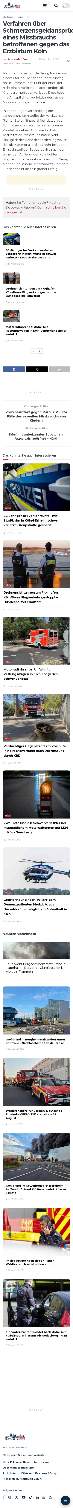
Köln (29, 16)
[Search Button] (56, 5)
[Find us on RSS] (50, 1497)
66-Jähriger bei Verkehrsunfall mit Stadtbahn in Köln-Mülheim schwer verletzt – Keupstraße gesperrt (31, 254)
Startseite (8, 16)
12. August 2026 (15, 340)
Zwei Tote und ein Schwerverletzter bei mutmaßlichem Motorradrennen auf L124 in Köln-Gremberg (36, 827)
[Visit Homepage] (12, 5)
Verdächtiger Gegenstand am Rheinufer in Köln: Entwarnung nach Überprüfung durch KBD (35, 750)
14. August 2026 (15, 264)
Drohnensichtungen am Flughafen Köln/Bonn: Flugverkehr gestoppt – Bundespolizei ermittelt (31, 292)
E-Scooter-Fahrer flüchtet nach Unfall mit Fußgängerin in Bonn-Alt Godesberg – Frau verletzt (36, 1335)
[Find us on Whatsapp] (43, 1497)
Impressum (42, 1462)
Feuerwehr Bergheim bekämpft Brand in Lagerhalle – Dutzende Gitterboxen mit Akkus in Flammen (35, 968)
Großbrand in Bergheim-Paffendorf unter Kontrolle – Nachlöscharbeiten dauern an (35, 1041)
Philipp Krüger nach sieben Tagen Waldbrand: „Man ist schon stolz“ (30, 1262)
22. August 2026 (15, 977)
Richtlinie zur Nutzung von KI (22, 1478)
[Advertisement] (36, 180)
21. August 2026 (15, 1199)
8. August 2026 (13, 921)
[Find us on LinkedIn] (37, 1497)
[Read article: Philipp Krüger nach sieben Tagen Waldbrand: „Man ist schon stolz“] (36, 1232)
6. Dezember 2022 (47, 59)
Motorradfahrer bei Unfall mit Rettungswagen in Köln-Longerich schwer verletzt (36, 330)
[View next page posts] (40, 351)
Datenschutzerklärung (18, 1467)
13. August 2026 (15, 302)
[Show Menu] (44, 5)
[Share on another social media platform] (59, 369)
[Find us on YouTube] (23, 1497)
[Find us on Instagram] (9, 1497)
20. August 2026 (15, 1270)
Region (20, 16)
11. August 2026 (13, 763)
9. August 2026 (13, 840)
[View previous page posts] (33, 351)
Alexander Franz (19, 59)
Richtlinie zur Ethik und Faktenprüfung (29, 1473)
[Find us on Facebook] (4, 1497)
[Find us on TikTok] (30, 1497)
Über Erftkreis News (16, 1462)
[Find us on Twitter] (16, 1497)
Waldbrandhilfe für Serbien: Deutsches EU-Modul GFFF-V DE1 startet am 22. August (34, 1114)
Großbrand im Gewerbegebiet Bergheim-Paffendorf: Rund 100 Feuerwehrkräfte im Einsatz (36, 1189)
